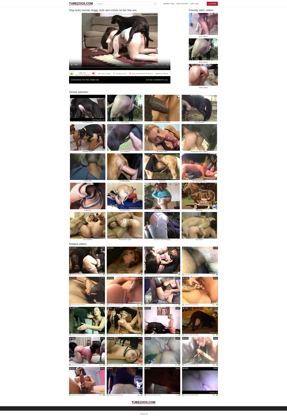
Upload (213, 3)
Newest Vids (168, 4)
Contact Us (144, 414)
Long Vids (194, 4)
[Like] (71, 73)
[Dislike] (93, 73)
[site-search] (155, 3)
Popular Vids (182, 4)
